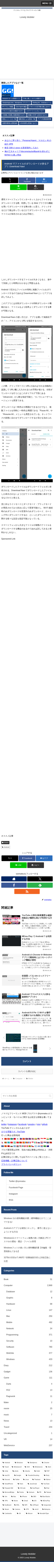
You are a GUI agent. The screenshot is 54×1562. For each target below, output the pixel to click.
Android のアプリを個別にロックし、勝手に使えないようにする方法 (27, 1230)
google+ (31, 1124)
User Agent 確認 (21, 107)
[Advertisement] (27, 51)
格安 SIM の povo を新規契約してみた (22, 148)
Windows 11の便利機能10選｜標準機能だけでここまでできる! (27, 1220)
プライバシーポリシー (11, 1164)
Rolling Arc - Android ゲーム (42, 103)
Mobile (6, 842)
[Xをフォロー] (40, 878)
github (44, 1124)
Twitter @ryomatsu (17, 1181)
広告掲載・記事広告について (14, 1161)
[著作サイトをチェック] (14, 878)
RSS (11, 1200)
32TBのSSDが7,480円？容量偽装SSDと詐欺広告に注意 (27, 1259)
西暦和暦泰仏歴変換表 (9, 123)
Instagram (12, 1124)
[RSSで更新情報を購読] (27, 891)
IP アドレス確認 (7, 107)
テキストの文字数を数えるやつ (39, 107)
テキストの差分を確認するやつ (12, 111)
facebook (22, 1124)
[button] (35, 187)
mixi (38, 1124)
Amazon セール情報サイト (11, 98)
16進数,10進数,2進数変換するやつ (14, 115)
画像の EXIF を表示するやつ (37, 115)
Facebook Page (16, 1187)
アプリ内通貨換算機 (44, 119)
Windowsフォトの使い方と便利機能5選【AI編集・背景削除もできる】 (27, 1249)
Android (6, 847)
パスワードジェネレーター (35, 111)
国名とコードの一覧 (9, 119)
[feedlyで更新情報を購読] (40, 885)
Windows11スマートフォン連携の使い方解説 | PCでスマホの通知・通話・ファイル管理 (27, 1240)
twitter (4, 1124)
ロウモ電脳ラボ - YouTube (13, 1132)
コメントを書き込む (27, 1071)
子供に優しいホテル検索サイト (33, 98)
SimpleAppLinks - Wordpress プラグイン (16, 103)
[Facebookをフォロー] (14, 885)
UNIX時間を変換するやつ (28, 123)
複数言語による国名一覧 (26, 119)
